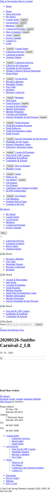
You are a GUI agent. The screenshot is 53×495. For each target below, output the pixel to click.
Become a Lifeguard (15, 267)
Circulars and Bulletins (16, 114)
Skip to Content (25, 1)
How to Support (13, 32)
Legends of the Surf (15, 204)
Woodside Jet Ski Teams (17, 141)
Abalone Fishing (13, 57)
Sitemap (9, 481)
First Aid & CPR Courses (18, 155)
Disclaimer (11, 475)
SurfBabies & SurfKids (17, 158)
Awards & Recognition (16, 106)
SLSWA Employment (16, 190)
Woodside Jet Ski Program (18, 68)
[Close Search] (1, 328)
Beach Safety (12, 246)
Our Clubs (11, 87)
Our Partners (12, 185)
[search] (1, 236)
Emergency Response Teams (19, 147)
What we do (11, 177)
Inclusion (10, 89)
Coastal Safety (12, 19)
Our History (11, 179)
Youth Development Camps (19, 131)
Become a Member (15, 81)
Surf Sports (11, 100)
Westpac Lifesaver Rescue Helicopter (23, 71)
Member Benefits (14, 290)
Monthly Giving (13, 168)
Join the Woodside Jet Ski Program (22, 117)
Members (10, 25)
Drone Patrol (12, 73)
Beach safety (18, 441)
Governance (11, 182)
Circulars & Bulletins (15, 285)
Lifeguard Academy (15, 54)
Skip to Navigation (9, 1)
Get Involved (12, 22)
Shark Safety (18, 443)
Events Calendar (13, 38)
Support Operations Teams (18, 144)
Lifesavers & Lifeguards (17, 65)
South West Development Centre (21, 293)
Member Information (15, 109)
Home (9, 6)
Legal (8, 43)
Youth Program (13, 103)
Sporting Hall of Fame (16, 201)
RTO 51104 (11, 483)
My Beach (11, 16)
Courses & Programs (15, 29)
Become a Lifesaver (15, 92)
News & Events (13, 14)
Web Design (5, 401)
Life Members (12, 199)
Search (3, 324)
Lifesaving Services (15, 51)
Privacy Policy (12, 478)
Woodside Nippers (14, 84)
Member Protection (15, 111)
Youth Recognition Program (19, 125)
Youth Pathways (13, 128)
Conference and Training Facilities (22, 188)
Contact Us (11, 40)
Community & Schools (16, 160)
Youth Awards (12, 133)
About (9, 35)
